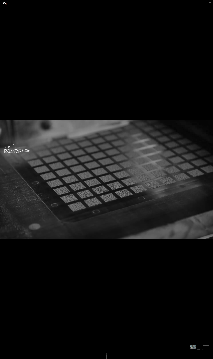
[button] (2, 356)
